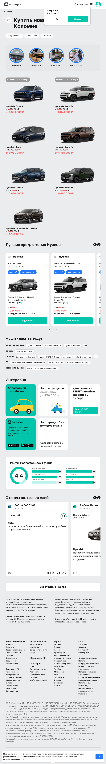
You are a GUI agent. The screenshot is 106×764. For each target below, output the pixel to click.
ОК (99, 756)
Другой (78, 19)
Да (56, 19)
